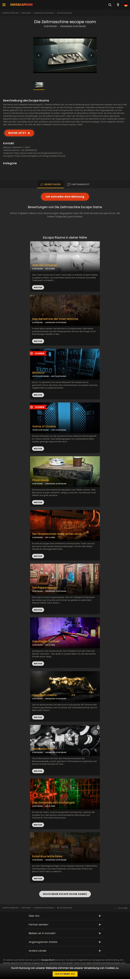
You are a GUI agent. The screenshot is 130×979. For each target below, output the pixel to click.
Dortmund (26, 13)
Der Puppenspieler (44, 587)
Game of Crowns (44, 426)
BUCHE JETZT (17, 133)
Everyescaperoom (10, 13)
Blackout (38, 372)
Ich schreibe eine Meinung (65, 196)
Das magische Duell (45, 641)
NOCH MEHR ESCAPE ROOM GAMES (65, 894)
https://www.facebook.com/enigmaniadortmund (37, 153)
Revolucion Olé (42, 749)
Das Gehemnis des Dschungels (53, 802)
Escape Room (48, 960)
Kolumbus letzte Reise (47, 856)
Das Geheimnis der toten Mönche (55, 319)
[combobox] (118, 5)
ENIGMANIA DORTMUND (73, 26)
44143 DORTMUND (40, 430)
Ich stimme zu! (65, 974)
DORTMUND (50, 26)
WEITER (38, 341)
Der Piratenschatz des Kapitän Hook (56, 534)
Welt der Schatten (44, 265)
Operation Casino (44, 695)
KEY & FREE (50, 537)
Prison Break (40, 480)
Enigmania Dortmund (43, 13)
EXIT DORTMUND (59, 430)
